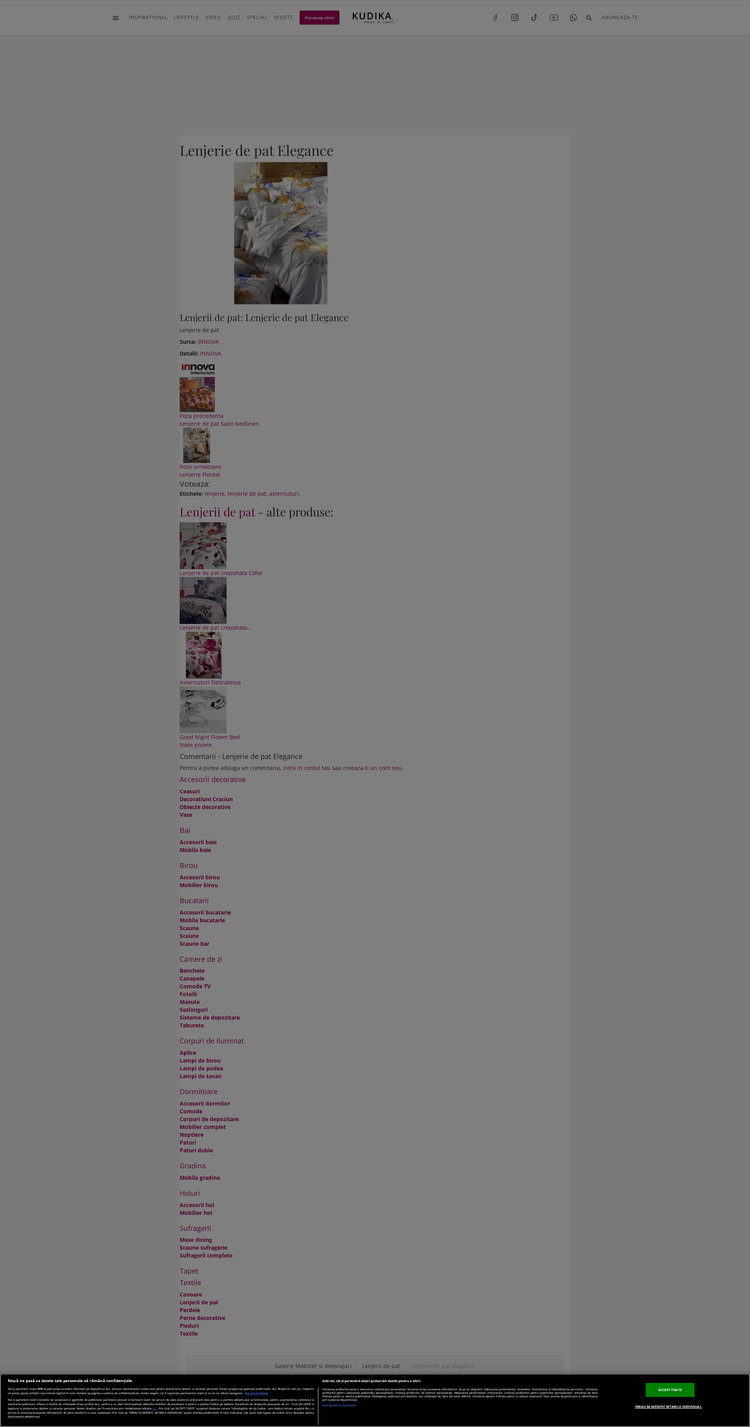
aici (154, 1408)
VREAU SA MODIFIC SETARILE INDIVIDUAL (668, 1406)
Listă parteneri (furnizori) (339, 1405)
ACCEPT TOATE (670, 1390)
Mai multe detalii (256, 1393)
